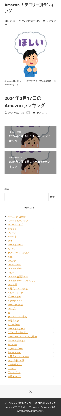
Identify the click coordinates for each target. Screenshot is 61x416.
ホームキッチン (15, 244)
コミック (12, 260)
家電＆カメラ (14, 376)
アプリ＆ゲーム (15, 348)
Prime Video (14, 352)
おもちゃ (12, 228)
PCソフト (12, 344)
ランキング (42, 112)
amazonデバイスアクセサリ (22, 280)
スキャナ (12, 368)
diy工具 (12, 308)
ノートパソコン (15, 364)
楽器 (10, 256)
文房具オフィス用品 (18, 288)
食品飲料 (12, 284)
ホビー (11, 272)
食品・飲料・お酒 (16, 360)
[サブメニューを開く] (54, 221)
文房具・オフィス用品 (18, 356)
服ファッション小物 (17, 316)
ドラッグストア (15, 300)
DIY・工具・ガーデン (18, 332)
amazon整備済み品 (18, 276)
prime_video (14, 264)
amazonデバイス (16, 268)
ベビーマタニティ (16, 292)
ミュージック (14, 324)
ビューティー (14, 296)
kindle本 (12, 236)
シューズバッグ (15, 224)
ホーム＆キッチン (16, 328)
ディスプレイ (14, 372)
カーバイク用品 (15, 304)
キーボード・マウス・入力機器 (22, 336)
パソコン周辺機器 (16, 216)
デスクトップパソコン (18, 252)
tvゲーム (12, 232)
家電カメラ (13, 320)
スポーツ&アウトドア (18, 220)
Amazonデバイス (16, 340)
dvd (10, 240)
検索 (7, 189)
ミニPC (11, 248)
